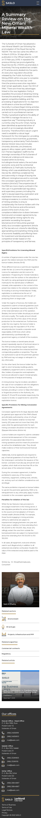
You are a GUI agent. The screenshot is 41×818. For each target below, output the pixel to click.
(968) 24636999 (13, 733)
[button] (38, 3)
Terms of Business (9, 805)
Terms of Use (7, 807)
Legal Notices (7, 810)
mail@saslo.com (13, 740)
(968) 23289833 (13, 758)
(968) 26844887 (13, 783)
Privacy (4, 813)
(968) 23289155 (12, 761)
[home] (8, 3)
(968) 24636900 (13, 736)
